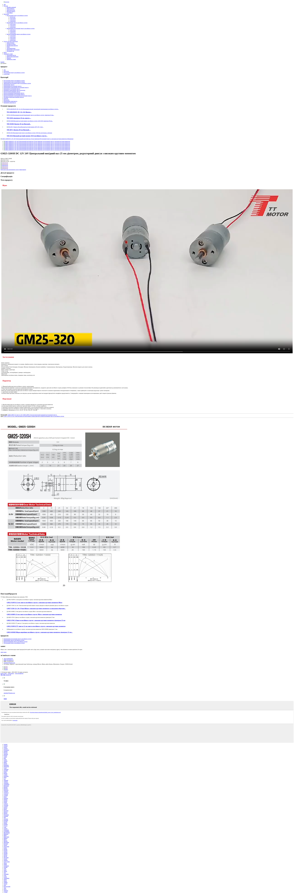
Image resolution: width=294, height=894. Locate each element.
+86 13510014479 (8, 658)
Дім (5, 4)
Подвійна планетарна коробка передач (14, 97)
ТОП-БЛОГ (11, 673)
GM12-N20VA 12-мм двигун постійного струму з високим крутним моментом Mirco (34, 602)
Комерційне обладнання (13, 49)
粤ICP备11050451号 (6, 675)
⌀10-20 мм (12, 17)
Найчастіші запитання (12, 56)
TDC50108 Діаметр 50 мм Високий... (19, 124)
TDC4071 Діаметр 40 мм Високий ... (19, 130)
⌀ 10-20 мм (13, 35)
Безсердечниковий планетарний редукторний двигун (18, 95)
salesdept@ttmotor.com (9, 662)
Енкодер (6, 98)
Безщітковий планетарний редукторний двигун (16, 87)
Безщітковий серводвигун (10, 101)
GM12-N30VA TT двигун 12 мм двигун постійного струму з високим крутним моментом (36, 626)
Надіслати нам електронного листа (10, 169)
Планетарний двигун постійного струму (14, 82)
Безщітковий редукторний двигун (12, 86)
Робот (8, 47)
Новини (9, 58)
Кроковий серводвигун (10, 102)
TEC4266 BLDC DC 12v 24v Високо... (19, 112)
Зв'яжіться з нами (8, 53)
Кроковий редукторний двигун (12, 89)
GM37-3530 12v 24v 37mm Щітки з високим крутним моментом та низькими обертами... (36, 608)
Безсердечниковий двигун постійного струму (19, 34)
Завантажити (22, 169)
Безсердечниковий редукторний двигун (14, 94)
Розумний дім (10, 51)
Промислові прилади (12, 45)
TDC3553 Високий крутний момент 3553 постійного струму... (27, 136)
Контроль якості (11, 11)
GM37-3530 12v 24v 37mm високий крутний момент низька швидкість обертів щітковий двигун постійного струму (34, 416)
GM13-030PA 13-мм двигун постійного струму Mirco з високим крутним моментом (34, 614)
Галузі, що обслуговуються (11, 41)
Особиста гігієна (11, 44)
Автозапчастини (11, 48)
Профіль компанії (11, 7)
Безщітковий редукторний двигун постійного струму (21, 28)
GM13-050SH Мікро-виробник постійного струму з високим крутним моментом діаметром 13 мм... (40, 632)
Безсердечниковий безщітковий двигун (14, 93)
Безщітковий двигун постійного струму (17, 22)
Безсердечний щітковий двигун (12, 91)
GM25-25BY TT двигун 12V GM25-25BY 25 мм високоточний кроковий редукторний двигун (32, 415)
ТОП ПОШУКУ (19, 673)
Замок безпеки (10, 42)
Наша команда (10, 8)
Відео (5, 52)
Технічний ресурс (11, 55)
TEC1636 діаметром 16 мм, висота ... (19, 118)
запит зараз (3, 652)
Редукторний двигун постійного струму (17, 15)
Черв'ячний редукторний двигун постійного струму (17, 83)
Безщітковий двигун (9, 84)
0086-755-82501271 (9, 660)
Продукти (6, 14)
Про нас (6, 6)
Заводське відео (11, 10)
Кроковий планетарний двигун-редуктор (14, 90)
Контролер (6, 100)
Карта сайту (4, 673)
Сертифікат (10, 12)
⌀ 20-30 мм (13, 18)
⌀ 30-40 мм (13, 20)
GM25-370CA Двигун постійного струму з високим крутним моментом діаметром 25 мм (36, 620)
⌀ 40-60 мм (13, 21)
